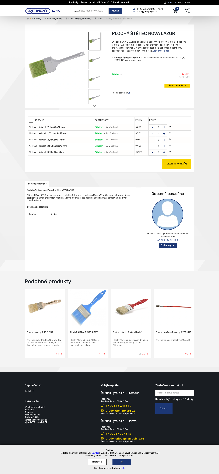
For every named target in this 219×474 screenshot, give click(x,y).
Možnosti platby (32, 414)
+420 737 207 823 (169, 240)
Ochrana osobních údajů (36, 420)
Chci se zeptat (168, 245)
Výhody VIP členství (34, 422)
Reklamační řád (32, 417)
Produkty (73, 2)
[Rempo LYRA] (42, 9)
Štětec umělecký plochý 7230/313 (173, 332)
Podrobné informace (37, 184)
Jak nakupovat (87, 2)
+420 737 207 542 (118, 433)
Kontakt (125, 2)
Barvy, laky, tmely (53, 18)
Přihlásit (172, 2)
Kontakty (29, 391)
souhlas (95, 453)
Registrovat (184, 2)
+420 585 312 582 (118, 406)
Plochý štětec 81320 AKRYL (84, 332)
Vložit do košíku (175, 163)
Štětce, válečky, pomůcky (78, 18)
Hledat (115, 10)
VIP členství (102, 2)
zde (123, 468)
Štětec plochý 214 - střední (127, 332)
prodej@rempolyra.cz (120, 410)
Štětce (98, 18)
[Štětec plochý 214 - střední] (131, 307)
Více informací (161, 51)
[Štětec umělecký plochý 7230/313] (174, 307)
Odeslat (164, 408)
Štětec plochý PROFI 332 (40, 332)
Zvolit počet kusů (177, 85)
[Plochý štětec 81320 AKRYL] (88, 307)
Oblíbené (115, 2)
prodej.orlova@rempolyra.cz (124, 438)
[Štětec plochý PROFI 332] (45, 307)
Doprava (29, 412)
